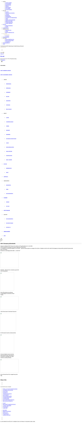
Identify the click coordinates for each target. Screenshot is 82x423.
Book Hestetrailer (9, 40)
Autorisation (6, 395)
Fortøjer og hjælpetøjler (11, 17)
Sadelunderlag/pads (10, 19)
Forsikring (5, 392)
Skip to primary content (5, 70)
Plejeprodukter (9, 22)
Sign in (2, 53)
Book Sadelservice (9, 32)
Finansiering (6, 413)
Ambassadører (6, 42)
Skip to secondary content (6, 74)
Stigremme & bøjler (10, 13)
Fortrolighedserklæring (8, 399)
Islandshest (8, 7)
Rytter (4, 24)
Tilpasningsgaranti (7, 393)
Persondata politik (7, 396)
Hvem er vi (5, 412)
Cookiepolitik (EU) (7, 397)
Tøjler (6, 18)
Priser (6, 31)
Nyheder (5, 33)
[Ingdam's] (2, 59)
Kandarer (7, 15)
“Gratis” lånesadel (7, 405)
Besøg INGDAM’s (7, 411)
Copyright (5, 391)
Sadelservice (8, 30)
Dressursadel (8, 2)
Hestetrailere (6, 37)
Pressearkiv (5, 406)
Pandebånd (8, 16)
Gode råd (5, 408)
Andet (6, 26)
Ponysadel (7, 8)
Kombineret (8, 5)
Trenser (7, 14)
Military (7, 6)
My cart (2, 56)
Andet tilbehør (8, 23)
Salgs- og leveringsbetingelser (10, 388)
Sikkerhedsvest (9, 25)
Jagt (4, 43)
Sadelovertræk (8, 21)
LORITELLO (6, 27)
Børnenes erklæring (8, 401)
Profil (4, 403)
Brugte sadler (8, 9)
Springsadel (8, 3)
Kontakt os (7, 41)
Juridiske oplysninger (8, 390)
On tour (7, 35)
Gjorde (7, 11)
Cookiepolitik (6, 398)
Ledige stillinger (7, 415)
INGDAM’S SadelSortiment (9, 404)
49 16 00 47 (3, 47)
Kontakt (5, 410)
